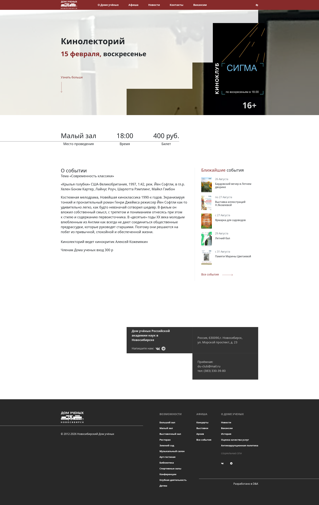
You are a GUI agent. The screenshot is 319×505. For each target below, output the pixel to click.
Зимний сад (167, 445)
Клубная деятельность (173, 479)
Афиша (133, 5)
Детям (163, 485)
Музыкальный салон (172, 451)
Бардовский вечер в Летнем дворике (233, 185)
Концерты (202, 422)
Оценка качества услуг (235, 439)
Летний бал (222, 238)
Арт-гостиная (167, 456)
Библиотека (167, 462)
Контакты (176, 5)
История (226, 433)
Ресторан (165, 439)
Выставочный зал (170, 433)
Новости (154, 5)
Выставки (202, 428)
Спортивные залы (170, 468)
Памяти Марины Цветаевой (233, 256)
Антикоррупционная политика (239, 445)
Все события (203, 439)
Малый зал (166, 428)
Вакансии (200, 5)
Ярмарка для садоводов (230, 220)
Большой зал (167, 422)
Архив (200, 433)
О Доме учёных (108, 5)
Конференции (168, 474)
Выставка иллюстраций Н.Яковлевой (230, 203)
